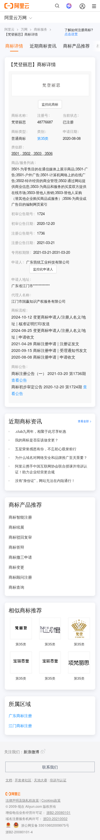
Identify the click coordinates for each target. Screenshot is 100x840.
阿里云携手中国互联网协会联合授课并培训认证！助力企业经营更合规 (51, 468)
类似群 (16, 147)
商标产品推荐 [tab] (76, 46)
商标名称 (18, 115)
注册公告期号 (22, 233)
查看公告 (19, 380)
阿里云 (9, 29)
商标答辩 (16, 547)
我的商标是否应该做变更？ (36, 440)
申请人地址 (20, 279)
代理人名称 (20, 294)
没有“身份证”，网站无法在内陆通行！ (45, 480)
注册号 (42, 115)
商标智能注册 (20, 517)
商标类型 (18, 131)
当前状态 (70, 115)
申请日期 (70, 131)
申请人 (16, 262)
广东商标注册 (20, 716)
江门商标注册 (20, 726)
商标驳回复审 (20, 537)
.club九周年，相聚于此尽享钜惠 (40, 431)
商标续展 (16, 527)
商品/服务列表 (22, 162)
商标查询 (16, 587)
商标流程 (18, 310)
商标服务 (40, 29)
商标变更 (16, 567)
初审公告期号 (22, 213)
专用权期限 (20, 252)
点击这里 (71, 33)
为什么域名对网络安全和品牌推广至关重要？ (51, 457)
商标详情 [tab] (14, 46)
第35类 (42, 138)
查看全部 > (84, 421)
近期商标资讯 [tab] (43, 46)
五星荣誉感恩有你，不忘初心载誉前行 (45, 448)
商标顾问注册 (20, 577)
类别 (40, 131)
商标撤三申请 (20, 557)
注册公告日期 (22, 242)
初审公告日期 (22, 223)
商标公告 (18, 366)
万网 (24, 29)
